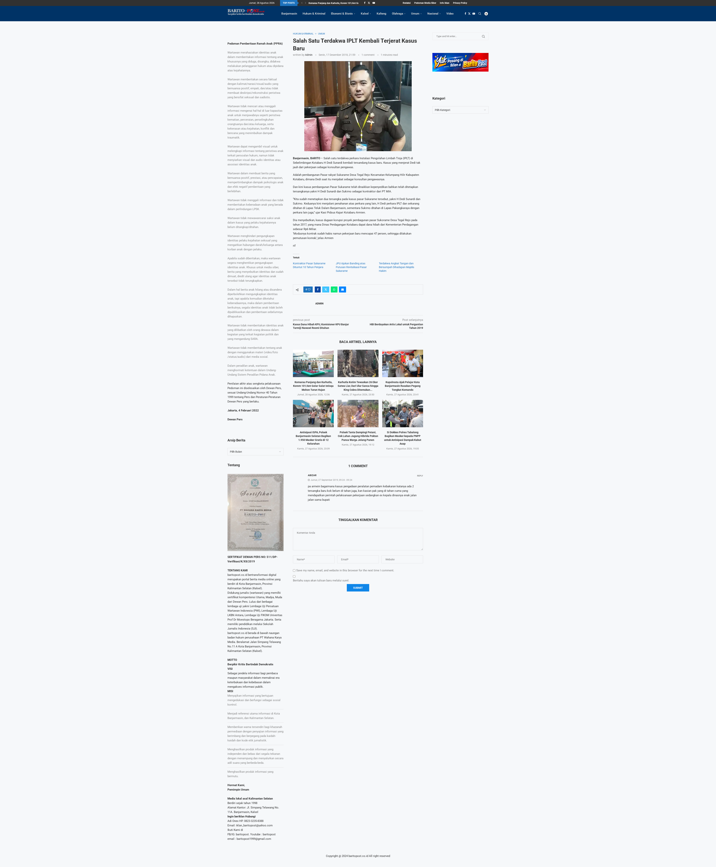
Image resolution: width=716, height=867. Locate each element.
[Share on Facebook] (318, 289)
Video (449, 13)
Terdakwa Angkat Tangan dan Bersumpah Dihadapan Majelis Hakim (396, 267)
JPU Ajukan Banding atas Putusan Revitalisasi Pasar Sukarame (351, 267)
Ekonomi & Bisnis (342, 13)
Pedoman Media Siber (425, 3)
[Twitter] (369, 3)
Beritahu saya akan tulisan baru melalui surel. (321, 580)
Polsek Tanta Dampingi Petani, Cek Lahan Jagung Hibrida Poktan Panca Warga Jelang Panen (358, 436)
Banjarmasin (289, 13)
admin (309, 54)
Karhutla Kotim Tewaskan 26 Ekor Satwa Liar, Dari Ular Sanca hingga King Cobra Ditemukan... (358, 386)
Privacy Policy (460, 3)
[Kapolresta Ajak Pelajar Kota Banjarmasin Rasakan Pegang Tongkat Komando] (402, 363)
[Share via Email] (342, 289)
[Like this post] (309, 289)
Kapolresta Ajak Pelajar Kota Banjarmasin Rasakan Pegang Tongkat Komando (402, 386)
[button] (301, 3)
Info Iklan (444, 3)
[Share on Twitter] (325, 289)
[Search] (480, 13)
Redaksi (407, 3)
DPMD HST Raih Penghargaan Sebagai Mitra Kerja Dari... (337, 3)
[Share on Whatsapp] (334, 289)
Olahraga (397, 13)
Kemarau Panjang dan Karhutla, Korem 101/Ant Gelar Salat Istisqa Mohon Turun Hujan (313, 386)
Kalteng (381, 13)
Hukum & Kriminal (314, 13)
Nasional (432, 13)
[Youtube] (374, 3)
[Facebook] (364, 3)
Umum (415, 13)
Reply (420, 476)
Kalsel (365, 13)
